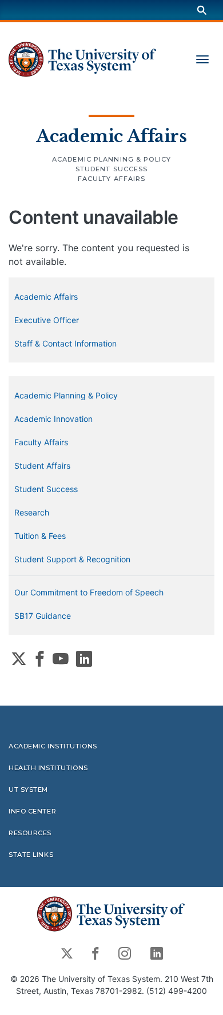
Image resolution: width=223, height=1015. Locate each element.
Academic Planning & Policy (111, 159)
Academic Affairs (111, 136)
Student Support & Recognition (72, 559)
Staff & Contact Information (65, 343)
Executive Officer (46, 320)
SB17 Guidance (42, 616)
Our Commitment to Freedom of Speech (89, 592)
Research (31, 512)
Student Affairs (42, 465)
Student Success (111, 169)
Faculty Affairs (112, 179)
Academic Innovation (53, 419)
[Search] (201, 10)
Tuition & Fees (40, 536)
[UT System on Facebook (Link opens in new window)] (39, 659)
